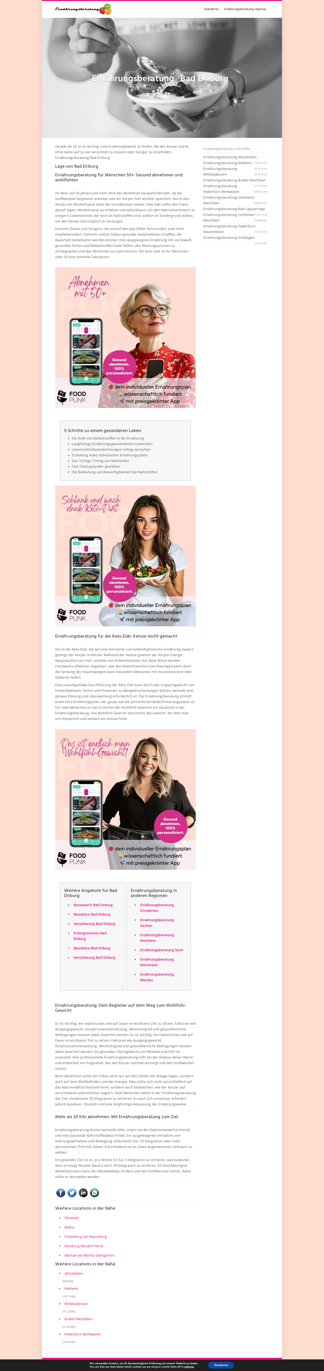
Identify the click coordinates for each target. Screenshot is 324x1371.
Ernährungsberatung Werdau (157, 977)
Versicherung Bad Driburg (94, 923)
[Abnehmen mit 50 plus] (125, 337)
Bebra (69, 1227)
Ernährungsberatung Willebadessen (235, 171)
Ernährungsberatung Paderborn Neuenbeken (235, 229)
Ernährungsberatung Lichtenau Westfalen (235, 217)
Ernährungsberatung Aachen (157, 923)
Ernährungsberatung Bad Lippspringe (235, 209)
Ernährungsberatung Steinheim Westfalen (235, 200)
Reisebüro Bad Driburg (92, 914)
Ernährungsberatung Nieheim (235, 163)
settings (189, 1367)
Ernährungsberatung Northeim (157, 938)
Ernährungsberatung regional (245, 9)
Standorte (211, 9)
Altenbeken (73, 1273)
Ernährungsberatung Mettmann (157, 962)
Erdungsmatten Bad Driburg (90, 936)
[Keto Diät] (125, 556)
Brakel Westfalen (78, 1319)
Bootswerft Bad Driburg (93, 905)
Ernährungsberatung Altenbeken (235, 157)
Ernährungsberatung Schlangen (235, 237)
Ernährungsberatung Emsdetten (157, 908)
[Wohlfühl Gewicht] (125, 799)
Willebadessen (76, 1303)
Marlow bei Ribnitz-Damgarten (89, 1255)
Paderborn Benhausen (82, 1334)
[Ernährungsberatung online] (83, 9)
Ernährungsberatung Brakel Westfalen (235, 180)
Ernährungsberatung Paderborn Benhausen (235, 189)
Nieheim (71, 1288)
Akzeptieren (221, 1365)
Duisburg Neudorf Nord (83, 1246)
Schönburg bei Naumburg (85, 1236)
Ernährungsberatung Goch (161, 950)
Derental (71, 1217)
